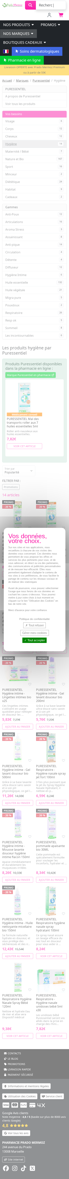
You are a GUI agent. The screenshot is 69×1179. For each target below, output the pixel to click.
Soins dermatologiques (39, 51)
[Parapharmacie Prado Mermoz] (12, 5)
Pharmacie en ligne (24, 60)
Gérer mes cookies (34, 632)
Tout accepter (36, 640)
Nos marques (16, 33)
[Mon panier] (61, 15)
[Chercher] (30, 5)
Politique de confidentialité (34, 618)
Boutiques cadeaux (23, 42)
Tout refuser (36, 625)
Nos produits (17, 24)
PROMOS (49, 24)
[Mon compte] (49, 15)
